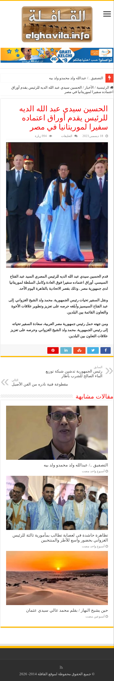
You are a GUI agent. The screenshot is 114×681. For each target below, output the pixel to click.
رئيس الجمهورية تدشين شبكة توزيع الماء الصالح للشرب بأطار (74, 371)
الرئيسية (103, 87)
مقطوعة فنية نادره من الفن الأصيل (40, 382)
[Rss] (61, 667)
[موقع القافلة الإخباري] (57, 23)
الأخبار (89, 87)
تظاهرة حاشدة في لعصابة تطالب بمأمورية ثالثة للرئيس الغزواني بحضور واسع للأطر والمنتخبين (60, 537)
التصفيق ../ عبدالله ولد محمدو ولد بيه (76, 78)
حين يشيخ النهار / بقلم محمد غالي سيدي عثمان (67, 610)
